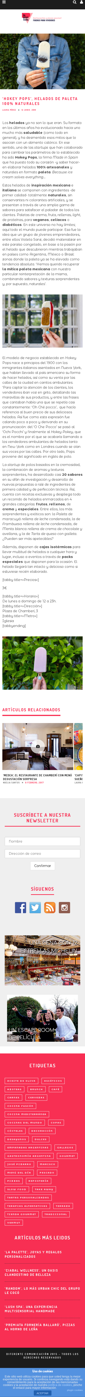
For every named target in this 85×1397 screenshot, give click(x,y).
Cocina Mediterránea (27, 1114)
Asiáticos (53, 1081)
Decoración (42, 1131)
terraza (63, 1206)
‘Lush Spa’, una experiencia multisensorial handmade (31, 1309)
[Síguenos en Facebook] (20, 907)
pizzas (13, 1181)
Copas (56, 1122)
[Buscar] (75, 2)
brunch (36, 1089)
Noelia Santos (11, 782)
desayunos (16, 1139)
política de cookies (60, 1385)
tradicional (56, 1214)
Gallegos (65, 1147)
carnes (13, 1097)
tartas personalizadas (28, 1197)
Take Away (44, 1189)
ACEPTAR (42, 1393)
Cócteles (15, 1131)
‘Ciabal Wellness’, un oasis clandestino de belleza (31, 1272)
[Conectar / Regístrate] (81, 2)
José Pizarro (19, 1164)
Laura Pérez (9, 110)
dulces (41, 1139)
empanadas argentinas (28, 1147)
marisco (47, 1164)
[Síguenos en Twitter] (35, 907)
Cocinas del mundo (24, 1122)
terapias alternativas (27, 1206)
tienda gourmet (21, 1214)
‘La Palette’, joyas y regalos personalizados (33, 1254)
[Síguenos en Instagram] (64, 907)
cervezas (36, 1097)
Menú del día (19, 1172)
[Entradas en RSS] (49, 907)
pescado (47, 1172)
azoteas (14, 1089)
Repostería (39, 1181)
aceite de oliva (21, 1081)
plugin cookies (75, 1390)
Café (55, 1089)
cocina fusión (20, 1106)
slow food (16, 1189)
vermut (13, 1222)
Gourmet (67, 1156)
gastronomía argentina (29, 1156)
